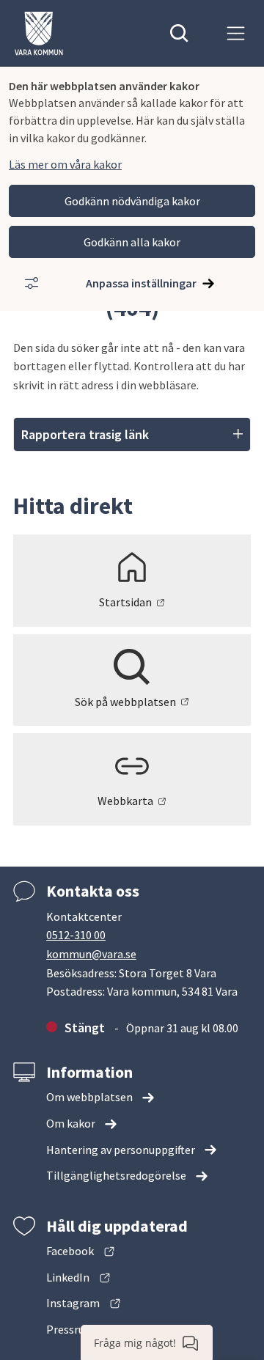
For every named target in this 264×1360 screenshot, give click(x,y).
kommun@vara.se (91, 954)
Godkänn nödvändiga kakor (132, 201)
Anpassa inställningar (141, 283)
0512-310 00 (76, 934)
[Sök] (179, 33)
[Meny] (236, 33)
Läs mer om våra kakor (65, 164)
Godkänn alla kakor (132, 242)
